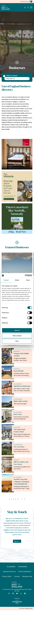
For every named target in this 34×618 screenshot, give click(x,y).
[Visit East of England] (6, 7)
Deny (17, 341)
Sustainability (22, 566)
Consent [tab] (6, 280)
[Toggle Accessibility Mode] (30, 1)
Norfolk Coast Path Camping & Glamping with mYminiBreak (21, 481)
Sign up (16, 541)
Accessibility (11, 566)
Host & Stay (18, 414)
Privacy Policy (6, 576)
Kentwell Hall (18, 371)
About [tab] (28, 280)
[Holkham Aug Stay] (17, 186)
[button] (31, 7)
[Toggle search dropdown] (28, 7)
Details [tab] (17, 280)
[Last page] (24, 499)
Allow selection (17, 335)
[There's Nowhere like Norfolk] (17, 218)
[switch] (29, 312)
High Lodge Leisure (21, 401)
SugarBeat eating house (22, 386)
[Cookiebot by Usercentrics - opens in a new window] (25, 275)
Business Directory (9, 571)
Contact (17, 576)
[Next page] (21, 499)
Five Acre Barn (19, 447)
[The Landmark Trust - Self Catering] (17, 154)
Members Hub (27, 576)
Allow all (17, 330)
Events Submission (24, 571)
